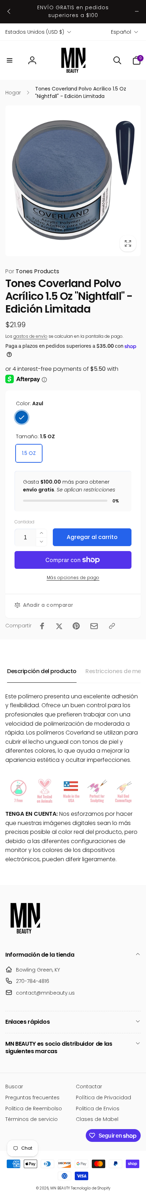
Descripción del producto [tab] (42, 671)
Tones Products (32, 271)
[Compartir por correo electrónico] (94, 626)
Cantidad (24, 521)
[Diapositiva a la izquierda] (9, 11)
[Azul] (21, 417)
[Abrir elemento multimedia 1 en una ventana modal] (73, 180)
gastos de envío (30, 336)
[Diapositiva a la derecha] (136, 11)
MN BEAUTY (60, 1188)
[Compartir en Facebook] (42, 625)
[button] (9, 60)
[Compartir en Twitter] (59, 625)
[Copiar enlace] (112, 625)
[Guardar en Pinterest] (76, 625)
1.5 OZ (29, 453)
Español (121, 31)
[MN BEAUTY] (24, 936)
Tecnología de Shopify (90, 1188)
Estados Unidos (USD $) (34, 31)
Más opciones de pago (73, 577)
